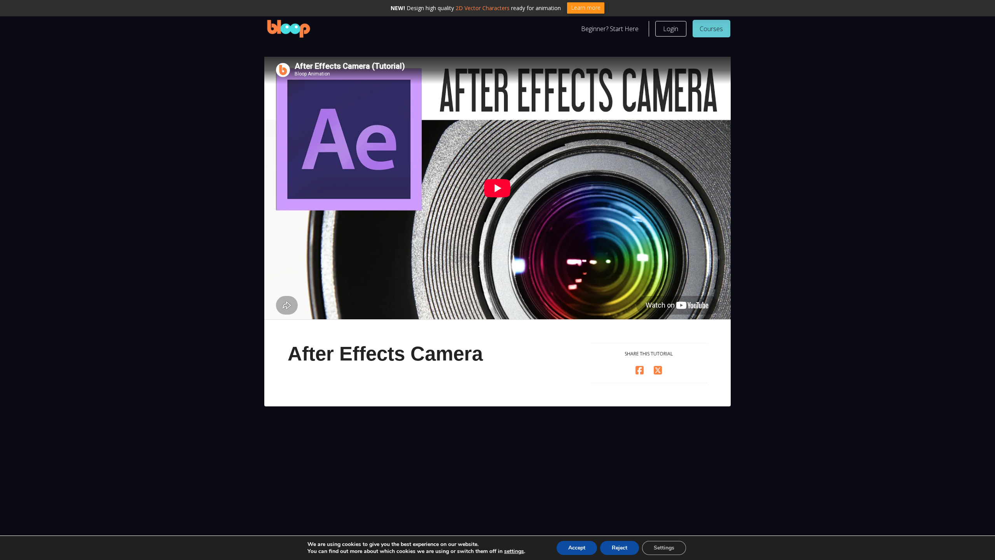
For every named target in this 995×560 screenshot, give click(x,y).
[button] (670, 29)
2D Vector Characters (483, 8)
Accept (576, 547)
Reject (619, 547)
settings (514, 551)
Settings (664, 547)
